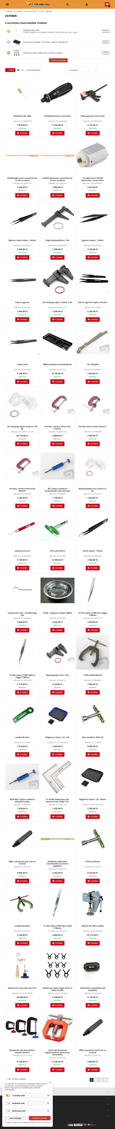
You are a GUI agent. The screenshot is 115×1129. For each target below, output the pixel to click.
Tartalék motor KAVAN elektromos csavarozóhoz (92, 179)
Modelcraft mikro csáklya (93, 926)
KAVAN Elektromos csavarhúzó (57, 116)
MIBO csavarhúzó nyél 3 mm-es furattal (92, 1051)
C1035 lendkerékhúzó (92, 675)
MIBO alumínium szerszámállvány (57, 364)
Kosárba (22, 133)
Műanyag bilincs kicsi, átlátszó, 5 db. (93, 489)
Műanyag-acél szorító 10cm (93, 116)
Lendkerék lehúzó (22, 926)
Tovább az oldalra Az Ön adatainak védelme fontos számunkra (27, 1122)
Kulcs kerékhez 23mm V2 (92, 737)
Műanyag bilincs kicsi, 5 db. (57, 675)
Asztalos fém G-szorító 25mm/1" (93, 426)
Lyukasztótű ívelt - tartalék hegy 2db (22, 614)
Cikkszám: (16, 121)
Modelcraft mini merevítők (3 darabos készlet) (22, 1051)
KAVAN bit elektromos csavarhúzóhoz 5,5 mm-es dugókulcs (57, 863)
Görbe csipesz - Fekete (93, 551)
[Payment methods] (84, 1125)
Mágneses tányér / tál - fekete (92, 799)
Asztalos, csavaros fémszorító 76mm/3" (22, 489)
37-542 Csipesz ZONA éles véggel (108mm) (92, 614)
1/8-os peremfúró (57, 551)
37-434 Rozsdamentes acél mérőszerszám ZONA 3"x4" (57, 800)
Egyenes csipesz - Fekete (93, 240)
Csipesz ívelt (22, 364)
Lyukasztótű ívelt (22, 551)
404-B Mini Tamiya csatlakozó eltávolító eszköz (22, 800)
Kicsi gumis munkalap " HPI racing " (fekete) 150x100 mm (45, 42)
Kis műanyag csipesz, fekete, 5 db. (57, 302)
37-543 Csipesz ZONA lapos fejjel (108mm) (57, 927)
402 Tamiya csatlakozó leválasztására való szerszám (57, 489)
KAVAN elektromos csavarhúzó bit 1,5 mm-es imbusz (22, 179)
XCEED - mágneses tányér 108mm (57, 613)
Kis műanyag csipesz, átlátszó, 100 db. (22, 427)
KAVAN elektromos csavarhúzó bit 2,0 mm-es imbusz (57, 179)
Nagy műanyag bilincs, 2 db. (57, 240)
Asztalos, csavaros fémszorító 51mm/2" (57, 427)
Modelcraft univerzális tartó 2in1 (22, 988)
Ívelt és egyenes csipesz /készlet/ (92, 302)
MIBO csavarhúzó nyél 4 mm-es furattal (22, 862)
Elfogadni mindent (39, 1118)
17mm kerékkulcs (92, 861)
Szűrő (11, 70)
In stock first (83, 70)
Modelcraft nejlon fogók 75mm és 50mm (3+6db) (42, 53)
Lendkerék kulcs (22, 737)
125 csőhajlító (93, 364)
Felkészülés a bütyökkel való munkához (92, 989)
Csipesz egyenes (22, 302)
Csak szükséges (15, 1118)
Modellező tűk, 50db (31, 30)
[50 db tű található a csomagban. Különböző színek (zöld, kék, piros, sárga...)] (17, 31)
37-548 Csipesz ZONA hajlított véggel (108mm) (22, 676)
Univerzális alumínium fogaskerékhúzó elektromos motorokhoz (57, 1052)
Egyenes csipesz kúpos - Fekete (22, 240)
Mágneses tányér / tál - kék (57, 737)
